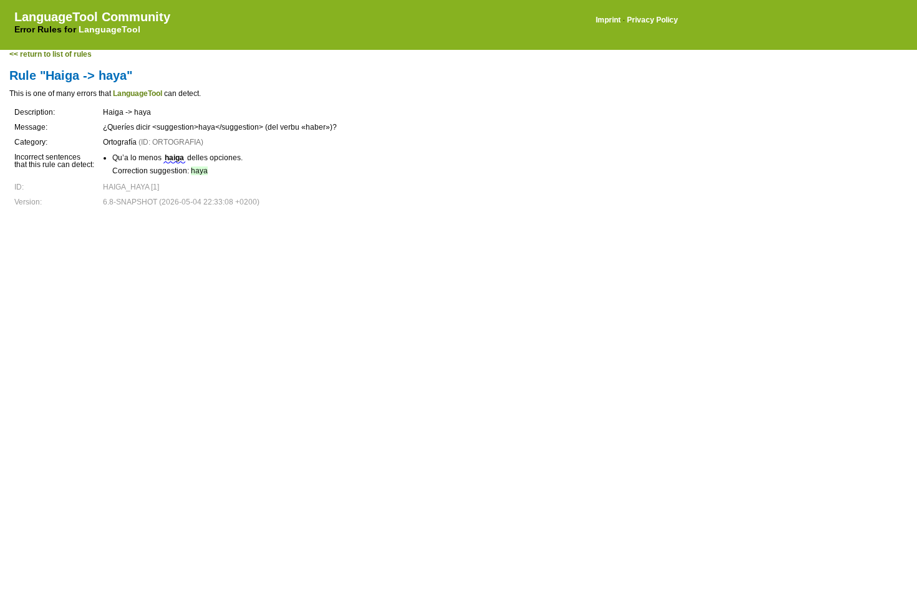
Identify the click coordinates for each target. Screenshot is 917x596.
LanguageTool (109, 29)
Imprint (608, 20)
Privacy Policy (652, 20)
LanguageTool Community (92, 17)
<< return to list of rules (50, 54)
